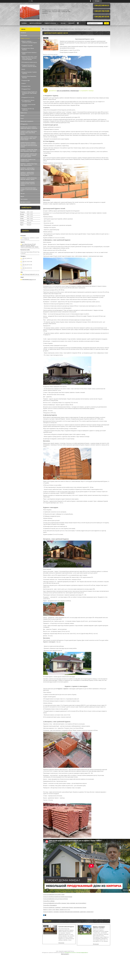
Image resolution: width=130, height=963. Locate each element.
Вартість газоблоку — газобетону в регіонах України (29, 42)
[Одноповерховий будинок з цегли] (50, 44)
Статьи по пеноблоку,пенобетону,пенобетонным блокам (57, 896)
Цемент (24, 83)
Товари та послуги (50, 23)
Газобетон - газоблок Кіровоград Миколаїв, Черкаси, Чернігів (28, 178)
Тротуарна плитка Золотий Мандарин (28, 105)
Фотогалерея (24, 35)
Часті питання (24, 199)
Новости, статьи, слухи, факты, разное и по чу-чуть (61, 29)
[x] (45, 915)
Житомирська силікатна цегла (29, 62)
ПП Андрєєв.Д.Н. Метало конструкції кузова (28, 101)
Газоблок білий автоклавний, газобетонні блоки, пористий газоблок (28, 184)
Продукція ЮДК (26, 80)
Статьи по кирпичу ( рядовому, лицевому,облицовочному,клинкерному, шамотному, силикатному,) (68, 911)
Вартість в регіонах (36, 23)
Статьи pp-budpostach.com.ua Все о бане (53, 894)
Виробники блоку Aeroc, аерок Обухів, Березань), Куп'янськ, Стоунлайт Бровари (29, 58)
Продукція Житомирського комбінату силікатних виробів (29, 65)
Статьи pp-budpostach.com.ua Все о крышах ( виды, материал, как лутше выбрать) (64, 903)
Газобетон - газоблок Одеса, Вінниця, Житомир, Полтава (28, 168)
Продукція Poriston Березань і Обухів (29, 53)
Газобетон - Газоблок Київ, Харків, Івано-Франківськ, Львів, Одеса (29, 150)
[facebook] (43, 915)
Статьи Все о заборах (49, 901)
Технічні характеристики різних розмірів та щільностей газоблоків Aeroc (29, 189)
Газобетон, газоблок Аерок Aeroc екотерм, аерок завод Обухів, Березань (29, 133)
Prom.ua (72, 951)
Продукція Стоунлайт (27, 45)
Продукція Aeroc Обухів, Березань (28, 49)
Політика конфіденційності (82, 952)
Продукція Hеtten (26, 86)
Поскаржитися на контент (70, 952)
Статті (46, 29)
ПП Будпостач (24, 124)
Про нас (63, 23)
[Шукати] (106, 23)
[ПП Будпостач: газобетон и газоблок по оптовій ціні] (29, 11)
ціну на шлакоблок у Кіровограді (68, 90)
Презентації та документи (27, 121)
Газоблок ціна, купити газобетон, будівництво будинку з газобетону (29, 127)
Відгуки (22, 196)
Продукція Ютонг (26, 89)
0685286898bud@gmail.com (29, 279)
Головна (24, 23)
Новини (22, 115)
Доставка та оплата (25, 202)
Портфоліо (23, 32)
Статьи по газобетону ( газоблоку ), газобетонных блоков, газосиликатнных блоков (64, 907)
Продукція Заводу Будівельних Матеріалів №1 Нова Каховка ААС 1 (29, 93)
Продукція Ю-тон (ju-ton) (28, 97)
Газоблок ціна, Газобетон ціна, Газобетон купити (28, 160)
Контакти (71, 23)
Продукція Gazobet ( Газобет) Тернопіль (29, 73)
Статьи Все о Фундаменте (50, 905)
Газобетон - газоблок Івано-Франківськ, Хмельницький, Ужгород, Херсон (27, 174)
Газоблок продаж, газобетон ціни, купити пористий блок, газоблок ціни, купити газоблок (29, 155)
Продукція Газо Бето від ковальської (28, 109)
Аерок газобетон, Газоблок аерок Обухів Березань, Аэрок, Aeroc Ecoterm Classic (29, 138)
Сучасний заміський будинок (66, 926)
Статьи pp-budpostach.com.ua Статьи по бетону (55, 898)
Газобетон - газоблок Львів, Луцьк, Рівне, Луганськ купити (29, 164)
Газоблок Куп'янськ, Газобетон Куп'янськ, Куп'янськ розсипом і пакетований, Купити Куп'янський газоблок (29, 144)
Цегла (23, 69)
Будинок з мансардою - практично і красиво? (99, 927)
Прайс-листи (24, 112)
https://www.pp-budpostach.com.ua (30, 274)
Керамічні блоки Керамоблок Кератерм (29, 77)
